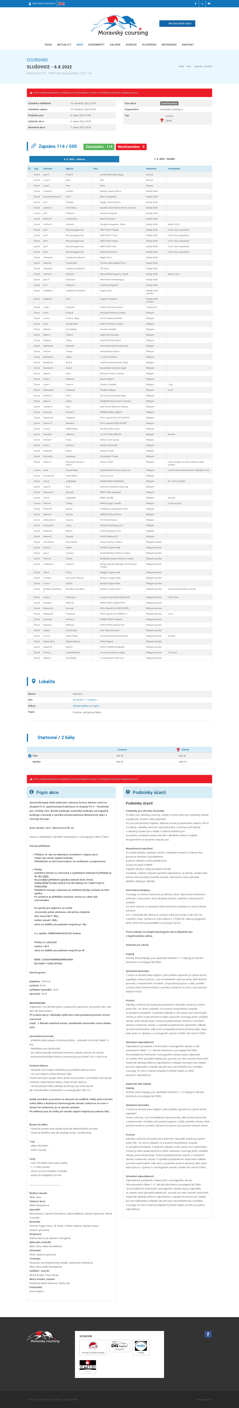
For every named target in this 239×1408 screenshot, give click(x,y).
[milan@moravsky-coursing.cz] (209, 3)
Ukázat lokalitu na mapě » (86, 705)
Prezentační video (180, 23)
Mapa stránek (71, 1399)
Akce (189, 66)
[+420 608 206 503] (202, 3)
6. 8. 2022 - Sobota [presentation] (74, 159)
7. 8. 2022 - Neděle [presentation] (164, 158)
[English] (61, 3)
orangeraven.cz (204, 1399)
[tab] (74, 159)
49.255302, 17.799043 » (85, 699)
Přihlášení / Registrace (43, 3)
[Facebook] (195, 3)
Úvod (181, 66)
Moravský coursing (51, 1399)
